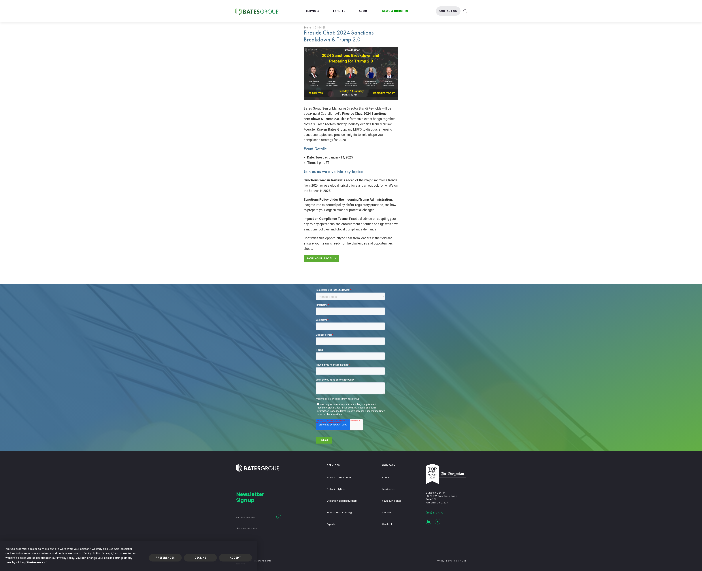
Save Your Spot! (319, 258)
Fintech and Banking (339, 512)
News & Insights (395, 11)
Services (313, 11)
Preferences (165, 557)
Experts (339, 11)
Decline (200, 557)
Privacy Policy (65, 558)
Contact (387, 524)
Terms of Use (459, 560)
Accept (235, 557)
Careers (386, 512)
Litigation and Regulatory (342, 500)
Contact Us (448, 10)
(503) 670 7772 (435, 512)
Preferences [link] (36, 562)
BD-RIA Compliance (339, 477)
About (364, 11)
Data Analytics (336, 489)
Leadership (388, 489)
